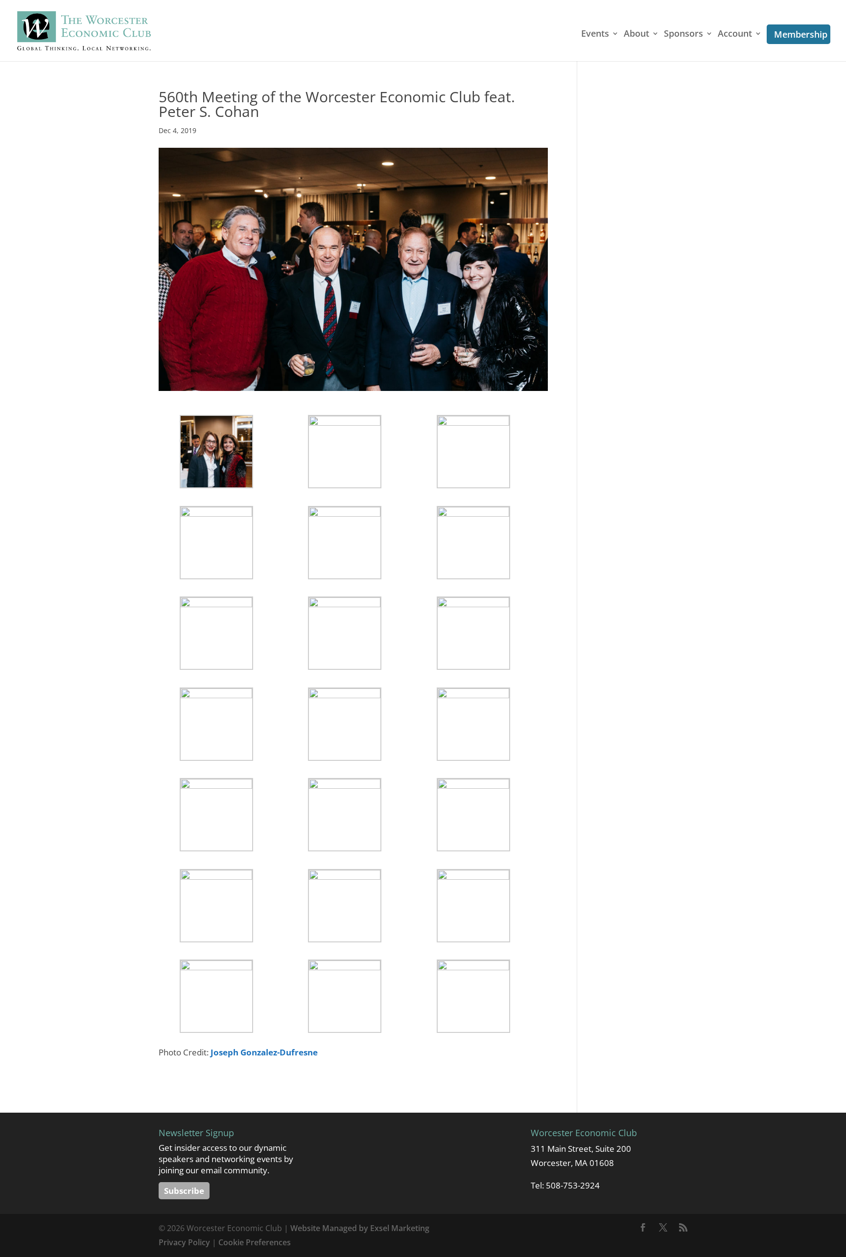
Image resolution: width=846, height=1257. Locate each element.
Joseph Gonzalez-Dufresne (264, 1052)
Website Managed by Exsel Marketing (359, 1228)
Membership (800, 34)
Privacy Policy (184, 1242)
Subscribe (184, 1190)
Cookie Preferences (254, 1242)
